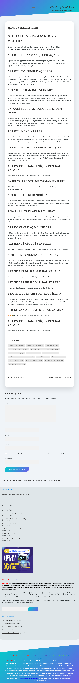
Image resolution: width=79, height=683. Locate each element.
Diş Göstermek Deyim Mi (9, 620)
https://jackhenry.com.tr (44, 480)
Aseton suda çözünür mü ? (9, 509)
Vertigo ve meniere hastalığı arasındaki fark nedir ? (15, 494)
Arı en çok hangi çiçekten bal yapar (18, 349)
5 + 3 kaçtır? (8, 458)
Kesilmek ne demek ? (7, 499)
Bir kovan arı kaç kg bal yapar (34, 360)
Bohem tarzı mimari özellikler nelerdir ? (12, 514)
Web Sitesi (8, 444)
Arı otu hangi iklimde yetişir (16, 353)
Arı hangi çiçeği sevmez (37, 349)
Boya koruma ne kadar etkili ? (10, 504)
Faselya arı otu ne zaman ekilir (17, 364)
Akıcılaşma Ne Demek (16, 377)
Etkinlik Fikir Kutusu (62, 7)
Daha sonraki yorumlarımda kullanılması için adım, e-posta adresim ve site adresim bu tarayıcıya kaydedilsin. (36, 453)
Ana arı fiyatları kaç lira (52, 345)
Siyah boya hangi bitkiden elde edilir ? (12, 533)
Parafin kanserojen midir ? (9, 523)
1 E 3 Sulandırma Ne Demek (9, 626)
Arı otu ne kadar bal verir (33, 353)
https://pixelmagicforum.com (10, 480)
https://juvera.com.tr (28, 480)
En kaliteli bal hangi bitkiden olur (54, 360)
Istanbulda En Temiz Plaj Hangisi (10, 633)
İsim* (6, 426)
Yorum (6, 403)
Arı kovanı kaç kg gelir (52, 349)
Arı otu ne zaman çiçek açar (50, 353)
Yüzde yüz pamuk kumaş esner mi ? (11, 528)
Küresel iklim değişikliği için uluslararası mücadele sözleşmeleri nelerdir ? (21, 538)
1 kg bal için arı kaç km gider (16, 345)
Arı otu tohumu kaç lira (28, 356)
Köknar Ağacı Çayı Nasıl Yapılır (60, 377)
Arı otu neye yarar (13, 356)
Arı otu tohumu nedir (43, 356)
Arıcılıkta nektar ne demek (16, 360)
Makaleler (15, 340)
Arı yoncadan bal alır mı (58, 356)
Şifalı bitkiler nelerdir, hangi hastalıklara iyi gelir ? (15, 519)
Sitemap (57, 480)
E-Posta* (7, 435)
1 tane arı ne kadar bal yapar (34, 345)
